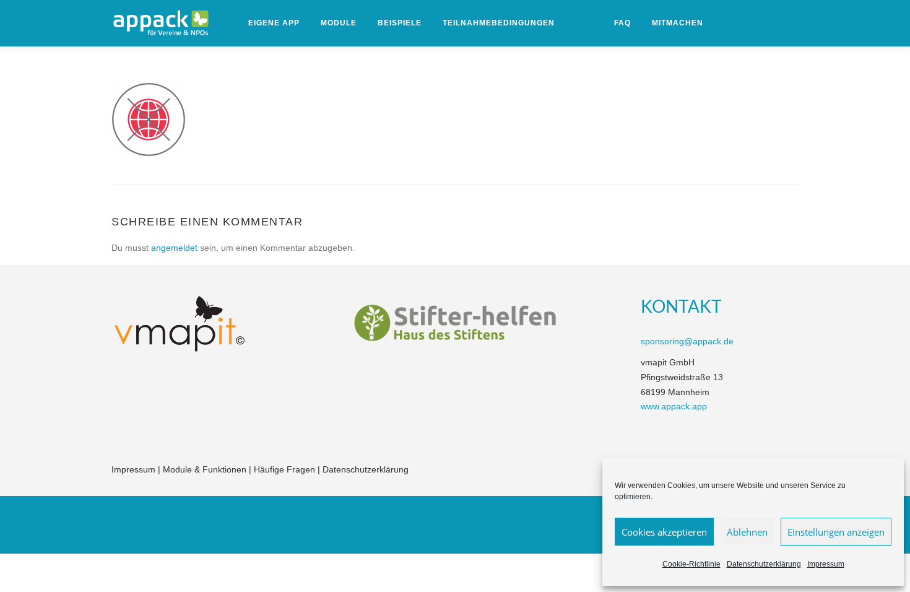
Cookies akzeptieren (664, 532)
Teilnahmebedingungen (499, 23)
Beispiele (400, 23)
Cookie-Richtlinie (691, 564)
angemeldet (174, 248)
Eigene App (274, 23)
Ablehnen (747, 532)
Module (339, 23)
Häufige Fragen (284, 469)
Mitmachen (677, 23)
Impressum (825, 564)
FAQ (622, 23)
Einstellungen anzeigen (836, 532)
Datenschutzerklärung (764, 564)
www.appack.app (674, 406)
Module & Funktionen (204, 469)
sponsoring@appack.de (687, 341)
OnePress (496, 524)
